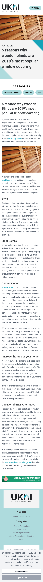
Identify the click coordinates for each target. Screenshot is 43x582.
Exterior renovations (12, 92)
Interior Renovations (16, 536)
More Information (21, 571)
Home (15, 517)
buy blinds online (9, 180)
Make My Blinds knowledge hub (18, 462)
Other (21, 539)
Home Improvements (21, 533)
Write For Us (25, 517)
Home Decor (21, 529)
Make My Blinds (15, 138)
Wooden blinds (8, 287)
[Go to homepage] (10, 8)
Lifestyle (30, 536)
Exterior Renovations (22, 526)
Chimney (28, 92)
